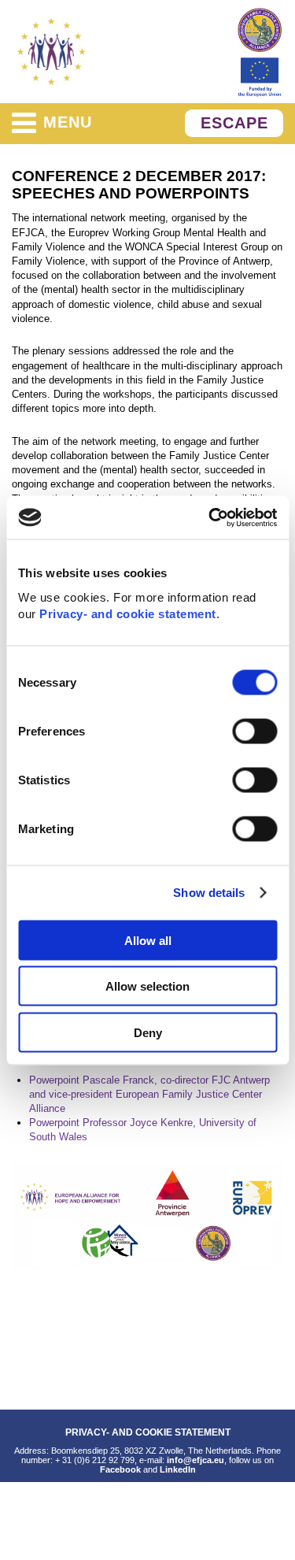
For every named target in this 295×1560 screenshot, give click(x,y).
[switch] (254, 730)
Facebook (120, 1469)
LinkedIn (178, 1469)
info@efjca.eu (195, 1460)
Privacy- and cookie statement (127, 613)
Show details (209, 892)
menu (67, 122)
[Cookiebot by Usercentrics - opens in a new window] (210, 517)
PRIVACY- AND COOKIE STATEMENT (147, 1432)
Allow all (147, 940)
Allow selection (147, 986)
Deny (148, 1032)
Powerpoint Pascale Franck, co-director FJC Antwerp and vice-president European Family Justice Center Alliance (149, 1094)
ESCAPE (234, 123)
